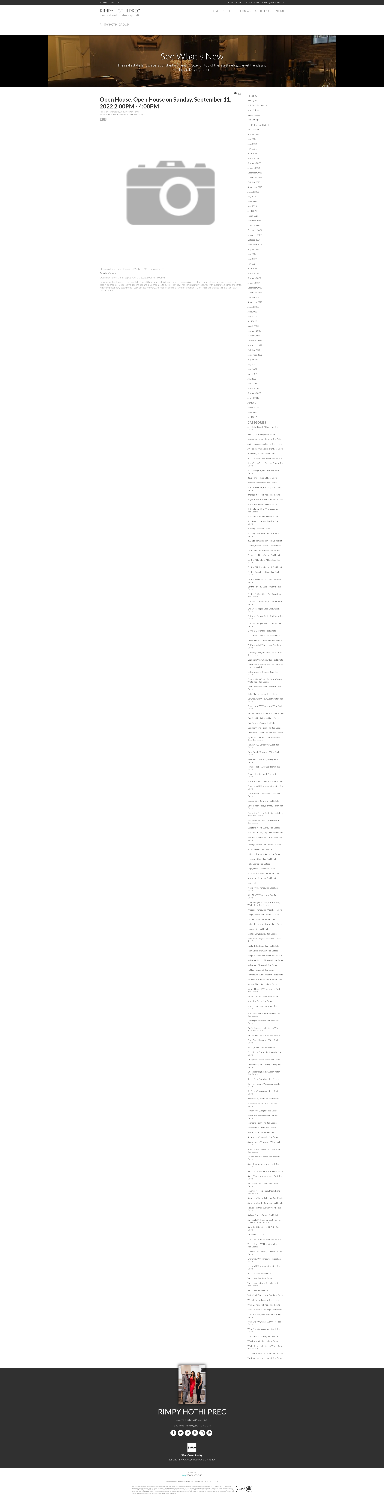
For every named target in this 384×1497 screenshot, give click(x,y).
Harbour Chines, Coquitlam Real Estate (265, 832)
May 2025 (252, 206)
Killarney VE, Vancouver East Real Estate (125, 114)
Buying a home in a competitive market (265, 540)
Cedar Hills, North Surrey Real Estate (264, 555)
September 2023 (255, 302)
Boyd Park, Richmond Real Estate (262, 477)
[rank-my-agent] (210, 1432)
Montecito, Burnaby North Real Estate (265, 979)
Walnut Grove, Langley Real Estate (263, 1300)
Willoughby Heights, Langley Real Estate (265, 1353)
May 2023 (252, 316)
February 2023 (254, 331)
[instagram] (202, 1432)
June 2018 (252, 412)
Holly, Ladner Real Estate (259, 863)
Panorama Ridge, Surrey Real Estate (264, 1035)
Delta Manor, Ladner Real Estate (262, 694)
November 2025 (255, 177)
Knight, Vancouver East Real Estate (263, 914)
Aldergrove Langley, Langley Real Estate (265, 439)
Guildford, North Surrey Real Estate (264, 827)
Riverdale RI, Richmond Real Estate (263, 1098)
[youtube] (195, 1432)
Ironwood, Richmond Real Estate (262, 878)
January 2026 (254, 168)
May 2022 (252, 374)
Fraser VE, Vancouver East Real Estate (265, 781)
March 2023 (253, 326)
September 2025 (255, 187)
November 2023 (255, 292)
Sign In (103, 2)
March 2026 (253, 158)
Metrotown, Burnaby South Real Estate (265, 974)
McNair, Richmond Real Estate (261, 970)
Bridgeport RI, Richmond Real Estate (264, 494)
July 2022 (252, 364)
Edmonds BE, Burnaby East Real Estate (265, 732)
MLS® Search (264, 11)
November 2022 (255, 345)
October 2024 (254, 239)
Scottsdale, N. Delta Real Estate (262, 1127)
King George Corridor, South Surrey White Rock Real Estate (264, 903)
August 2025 (253, 192)
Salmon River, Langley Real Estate (263, 1110)
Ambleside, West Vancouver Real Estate (265, 448)
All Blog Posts (254, 100)
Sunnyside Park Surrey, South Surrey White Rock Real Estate (264, 1221)
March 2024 (253, 273)
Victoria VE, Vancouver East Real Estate (265, 1295)
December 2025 (255, 172)
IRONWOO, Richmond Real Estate (263, 873)
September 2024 (255, 244)
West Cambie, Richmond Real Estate (264, 1304)
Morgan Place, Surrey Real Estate (262, 984)
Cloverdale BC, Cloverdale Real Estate (265, 640)
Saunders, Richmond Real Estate (262, 1122)
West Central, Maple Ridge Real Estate (265, 1309)
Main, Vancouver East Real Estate (263, 950)
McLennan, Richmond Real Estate (263, 965)
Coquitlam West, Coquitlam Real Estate (265, 659)
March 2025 (253, 215)
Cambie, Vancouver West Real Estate (264, 545)
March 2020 (253, 388)
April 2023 (252, 321)
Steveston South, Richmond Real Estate (265, 1203)
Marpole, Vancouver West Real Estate (265, 955)
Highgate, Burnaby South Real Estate (264, 854)
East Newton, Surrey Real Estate (262, 723)
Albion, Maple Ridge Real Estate (261, 434)
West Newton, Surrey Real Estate (263, 1336)
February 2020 (254, 393)
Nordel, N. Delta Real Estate (260, 1001)
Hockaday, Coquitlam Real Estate (262, 859)
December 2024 (255, 230)
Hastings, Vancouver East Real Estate (264, 844)
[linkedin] (188, 1432)
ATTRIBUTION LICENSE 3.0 (208, 1482)
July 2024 (252, 254)
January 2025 (254, 225)
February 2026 (254, 163)
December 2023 (255, 287)
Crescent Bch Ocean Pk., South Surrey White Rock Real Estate (265, 680)
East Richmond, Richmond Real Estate (265, 727)
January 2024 (254, 283)
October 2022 (254, 350)
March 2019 (253, 407)
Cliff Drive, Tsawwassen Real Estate (264, 635)
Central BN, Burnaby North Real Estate (265, 567)
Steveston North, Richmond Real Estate (265, 1198)
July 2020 (252, 378)
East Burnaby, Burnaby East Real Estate (266, 713)
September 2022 (255, 355)
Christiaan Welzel (183, 1482)
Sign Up (115, 2)
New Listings (253, 110)
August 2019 (253, 398)
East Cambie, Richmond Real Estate (263, 718)
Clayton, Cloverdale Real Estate (262, 630)
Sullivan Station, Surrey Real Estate (263, 1215)
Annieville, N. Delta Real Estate (261, 453)
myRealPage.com (192, 1475)
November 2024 (255, 235)
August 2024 (253, 249)
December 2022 (255, 340)
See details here (108, 273)
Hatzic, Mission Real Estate (260, 849)
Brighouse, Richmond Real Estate (262, 504)
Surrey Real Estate (256, 1234)
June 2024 (252, 259)
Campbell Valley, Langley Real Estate (264, 550)
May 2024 (252, 263)
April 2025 (252, 211)
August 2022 (253, 359)
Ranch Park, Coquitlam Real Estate (263, 1079)
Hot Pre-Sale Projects (257, 105)
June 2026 (252, 144)
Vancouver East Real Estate (260, 1278)
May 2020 (252, 383)
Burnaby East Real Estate (259, 528)
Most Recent (253, 129)
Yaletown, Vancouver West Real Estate (265, 1358)
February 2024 (254, 278)
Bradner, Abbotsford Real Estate (262, 482)
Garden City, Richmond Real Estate (263, 801)
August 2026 (253, 134)
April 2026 (252, 153)
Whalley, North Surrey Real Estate (263, 1341)
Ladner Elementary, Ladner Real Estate (265, 924)
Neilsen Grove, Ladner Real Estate (263, 996)
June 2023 (252, 311)
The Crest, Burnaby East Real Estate (264, 1239)
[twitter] (181, 1432)
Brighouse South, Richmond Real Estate (265, 499)
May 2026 (252, 148)
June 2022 (252, 369)
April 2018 (252, 417)
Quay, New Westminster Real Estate (264, 1059)
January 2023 (254, 335)
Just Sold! (252, 883)
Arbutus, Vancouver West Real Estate (265, 458)
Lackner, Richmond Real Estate (261, 919)
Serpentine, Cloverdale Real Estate (263, 1137)
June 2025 (252, 201)
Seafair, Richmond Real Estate (261, 1132)
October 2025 (254, 182)
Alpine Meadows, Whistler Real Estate (265, 444)
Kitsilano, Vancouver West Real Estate (265, 909)
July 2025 (252, 196)
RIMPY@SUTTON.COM (198, 1425)
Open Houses (254, 115)
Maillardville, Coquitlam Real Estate (263, 946)
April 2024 (252, 268)
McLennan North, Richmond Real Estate (266, 960)
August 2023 (253, 307)
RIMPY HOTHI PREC (120, 10)
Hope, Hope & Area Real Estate (261, 868)
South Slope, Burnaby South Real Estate (265, 1171)
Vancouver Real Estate (258, 1290)
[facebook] (174, 1432)
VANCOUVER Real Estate (259, 1273)
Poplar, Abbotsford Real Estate (261, 1047)
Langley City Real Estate (258, 929)
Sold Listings (253, 119)
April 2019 (252, 402)
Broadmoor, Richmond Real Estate (263, 516)
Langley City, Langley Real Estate (262, 933)
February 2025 (254, 220)
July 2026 (252, 139)
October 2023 (254, 297)
